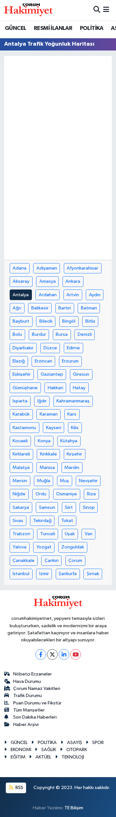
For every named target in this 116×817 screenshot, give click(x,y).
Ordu (40, 493)
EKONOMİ (21, 749)
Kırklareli (21, 454)
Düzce (50, 347)
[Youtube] (75, 654)
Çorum (75, 560)
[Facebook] (40, 654)
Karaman (49, 414)
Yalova (19, 547)
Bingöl (68, 321)
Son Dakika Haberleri (35, 717)
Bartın (64, 308)
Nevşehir (88, 480)
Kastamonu (24, 427)
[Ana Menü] (106, 10)
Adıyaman (46, 268)
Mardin (71, 467)
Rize (91, 493)
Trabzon (21, 533)
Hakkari (55, 387)
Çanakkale (23, 560)
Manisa (47, 467)
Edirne (73, 347)
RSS (19, 787)
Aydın (95, 294)
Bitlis (90, 321)
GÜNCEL (15, 28)
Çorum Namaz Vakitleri (36, 688)
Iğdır (42, 401)
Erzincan (43, 361)
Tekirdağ (42, 520)
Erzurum (70, 361)
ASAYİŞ (74, 742)
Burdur (39, 334)
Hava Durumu (27, 681)
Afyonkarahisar (82, 268)
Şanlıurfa (68, 573)
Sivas (18, 520)
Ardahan (48, 294)
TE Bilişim (73, 807)
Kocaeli (20, 440)
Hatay (79, 387)
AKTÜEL (43, 757)
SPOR (98, 742)
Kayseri (53, 427)
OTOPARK (76, 749)
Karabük (21, 414)
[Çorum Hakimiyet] (28, 10)
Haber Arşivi (26, 724)
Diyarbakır (23, 347)
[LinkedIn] (64, 654)
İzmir (44, 573)
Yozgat (44, 547)
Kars (71, 414)
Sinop (89, 507)
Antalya (21, 294)
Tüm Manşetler (29, 710)
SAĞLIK (48, 749)
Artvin (72, 294)
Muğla (43, 480)
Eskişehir (22, 374)
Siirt (69, 507)
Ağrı (17, 308)
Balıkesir (40, 308)
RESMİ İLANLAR (53, 28)
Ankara (72, 281)
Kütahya (68, 440)
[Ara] (96, 10)
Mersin (20, 480)
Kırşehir (74, 454)
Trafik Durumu (27, 695)
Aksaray (21, 281)
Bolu (17, 334)
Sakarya (21, 507)
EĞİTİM (18, 757)
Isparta (20, 401)
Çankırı (51, 560)
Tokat (67, 520)
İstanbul (21, 573)
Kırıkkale (48, 454)
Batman (89, 308)
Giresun (81, 374)
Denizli (85, 334)
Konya (44, 440)
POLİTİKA (91, 28)
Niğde (19, 493)
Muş (64, 480)
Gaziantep (52, 374)
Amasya (47, 281)
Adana (19, 268)
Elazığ (19, 361)
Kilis (75, 427)
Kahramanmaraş (73, 401)
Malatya (21, 467)
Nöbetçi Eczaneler (32, 674)
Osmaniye (66, 493)
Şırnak (93, 573)
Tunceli (47, 533)
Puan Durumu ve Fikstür (37, 703)
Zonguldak (72, 547)
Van (88, 533)
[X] (52, 654)
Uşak (70, 533)
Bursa (62, 334)
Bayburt (21, 321)
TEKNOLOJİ (73, 757)
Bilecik (46, 321)
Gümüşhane (25, 387)
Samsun (47, 507)
